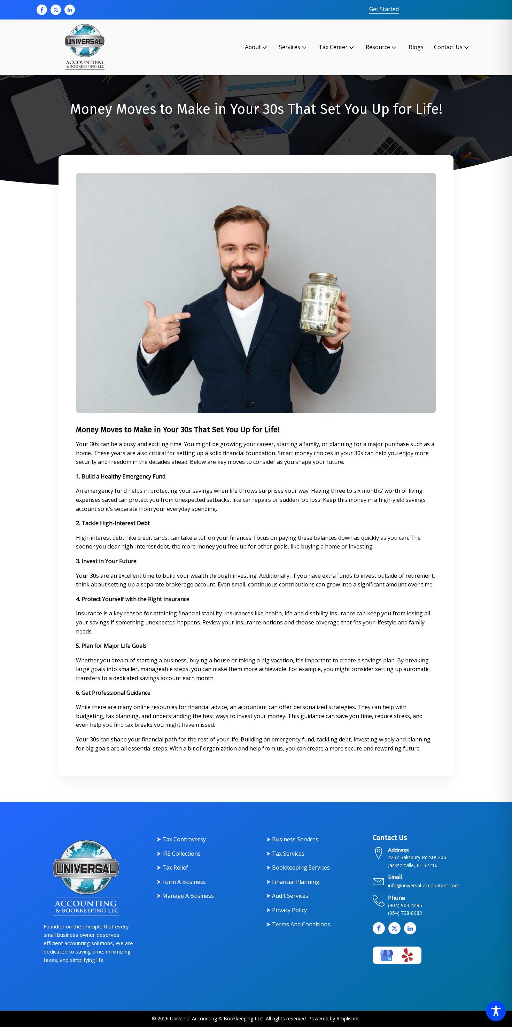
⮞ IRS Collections (179, 853)
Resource (378, 47)
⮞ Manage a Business (185, 896)
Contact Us (448, 47)
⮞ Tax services (285, 853)
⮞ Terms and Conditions (298, 924)
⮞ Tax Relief (172, 867)
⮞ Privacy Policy (286, 910)
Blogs (416, 47)
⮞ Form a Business (181, 882)
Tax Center (333, 47)
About (253, 47)
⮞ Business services (292, 839)
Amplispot (347, 1018)
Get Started (384, 9)
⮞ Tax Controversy (181, 839)
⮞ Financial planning (292, 882)
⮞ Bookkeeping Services (298, 867)
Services (289, 47)
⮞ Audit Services (287, 896)
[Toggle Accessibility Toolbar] (496, 1011)
